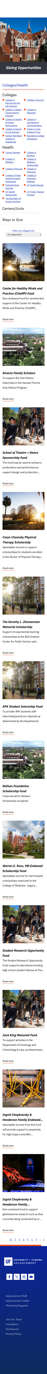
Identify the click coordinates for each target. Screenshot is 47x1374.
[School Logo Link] (22, 1261)
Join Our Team (14, 1319)
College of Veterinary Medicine (31, 178)
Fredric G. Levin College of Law (33, 130)
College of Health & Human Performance (13, 122)
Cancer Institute (12, 152)
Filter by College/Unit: (23, 230)
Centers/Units (13, 208)
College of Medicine (10, 160)
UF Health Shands (35, 185)
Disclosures (12, 1329)
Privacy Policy (13, 1333)
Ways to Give (12, 219)
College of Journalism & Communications (34, 122)
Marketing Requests (17, 1305)
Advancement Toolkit (17, 1300)
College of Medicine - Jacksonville (32, 162)
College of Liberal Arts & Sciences (13, 130)
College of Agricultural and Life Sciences (12, 103)
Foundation (12, 1324)
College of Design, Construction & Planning (13, 112)
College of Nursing (13, 169)
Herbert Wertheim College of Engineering (13, 139)
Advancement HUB (16, 1296)
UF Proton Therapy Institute (35, 193)
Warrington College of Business (35, 137)
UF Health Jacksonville (11, 193)
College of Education (31, 111)
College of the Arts (35, 100)
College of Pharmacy (31, 170)
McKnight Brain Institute (12, 187)
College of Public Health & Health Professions (13, 178)
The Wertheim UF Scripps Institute (13, 200)
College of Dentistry (31, 154)
